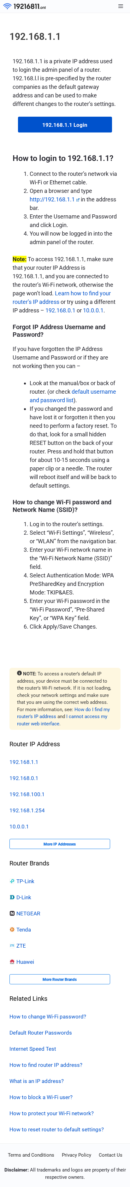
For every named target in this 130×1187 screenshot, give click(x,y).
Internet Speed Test (32, 1049)
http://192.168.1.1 (52, 199)
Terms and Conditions (31, 1155)
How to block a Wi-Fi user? (41, 1097)
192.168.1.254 (27, 810)
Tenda (23, 929)
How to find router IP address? (45, 1065)
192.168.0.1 (60, 310)
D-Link (23, 897)
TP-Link (25, 881)
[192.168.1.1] (24, 6)
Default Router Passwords (40, 1033)
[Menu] (120, 6)
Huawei (25, 962)
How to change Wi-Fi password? (47, 1016)
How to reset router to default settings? (56, 1129)
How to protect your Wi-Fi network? (51, 1113)
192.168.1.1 (23, 762)
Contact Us (110, 1155)
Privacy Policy (76, 1155)
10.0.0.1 (93, 310)
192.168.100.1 (27, 794)
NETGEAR (28, 913)
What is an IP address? (36, 1081)
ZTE (21, 946)
